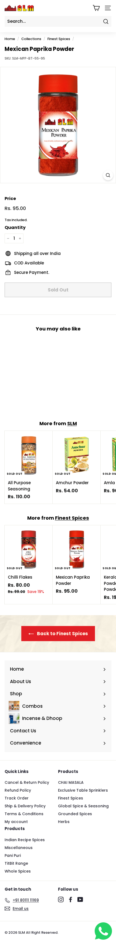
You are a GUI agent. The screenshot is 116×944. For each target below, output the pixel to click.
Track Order (17, 798)
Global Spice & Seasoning (83, 806)
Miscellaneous (19, 847)
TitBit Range (16, 863)
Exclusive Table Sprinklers (83, 790)
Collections (31, 39)
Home (10, 39)
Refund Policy (18, 790)
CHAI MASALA (71, 782)
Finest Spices (58, 39)
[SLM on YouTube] (80, 899)
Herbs (64, 821)
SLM (72, 423)
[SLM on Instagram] (61, 899)
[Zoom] (108, 175)
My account (16, 821)
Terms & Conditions (24, 814)
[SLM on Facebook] (70, 899)
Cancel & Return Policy (27, 782)
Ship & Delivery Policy (25, 806)
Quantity (15, 227)
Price (10, 198)
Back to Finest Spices (62, 633)
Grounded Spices (75, 814)
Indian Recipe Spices (25, 840)
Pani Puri (13, 855)
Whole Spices (18, 871)
